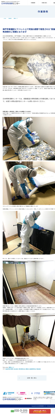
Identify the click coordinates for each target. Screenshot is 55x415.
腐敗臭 (27, 369)
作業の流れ (44, 2)
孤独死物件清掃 (9, 369)
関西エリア (11, 367)
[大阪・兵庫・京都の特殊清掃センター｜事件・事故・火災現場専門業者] (10, 3)
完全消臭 (16, 369)
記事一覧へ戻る (32, 378)
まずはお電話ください (40, 411)
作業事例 (33, 2)
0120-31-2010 (20, 410)
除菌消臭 (38, 369)
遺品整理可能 (32, 369)
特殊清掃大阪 (21, 369)
